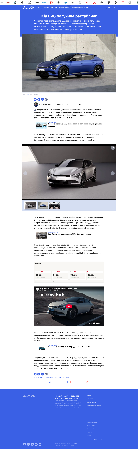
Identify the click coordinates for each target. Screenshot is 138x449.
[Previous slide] (25, 173)
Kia (35, 110)
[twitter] (42, 99)
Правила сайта (91, 429)
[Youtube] (32, 444)
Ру (114, 7)
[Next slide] (113, 173)
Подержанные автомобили (79, 7)
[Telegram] (36, 444)
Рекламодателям (91, 425)
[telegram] (35, 99)
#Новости (49, 377)
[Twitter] (28, 444)
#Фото (42, 377)
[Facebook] (24, 444)
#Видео (36, 377)
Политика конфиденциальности (95, 439)
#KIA (67, 377)
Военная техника (64, 7)
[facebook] (38, 99)
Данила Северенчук (45, 104)
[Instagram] (40, 444)
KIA (28, 94)
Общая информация (92, 422)
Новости (46, 7)
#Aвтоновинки (60, 377)
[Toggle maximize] (113, 148)
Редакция (89, 432)
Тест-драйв (54, 7)
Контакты (89, 435)
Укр (109, 7)
